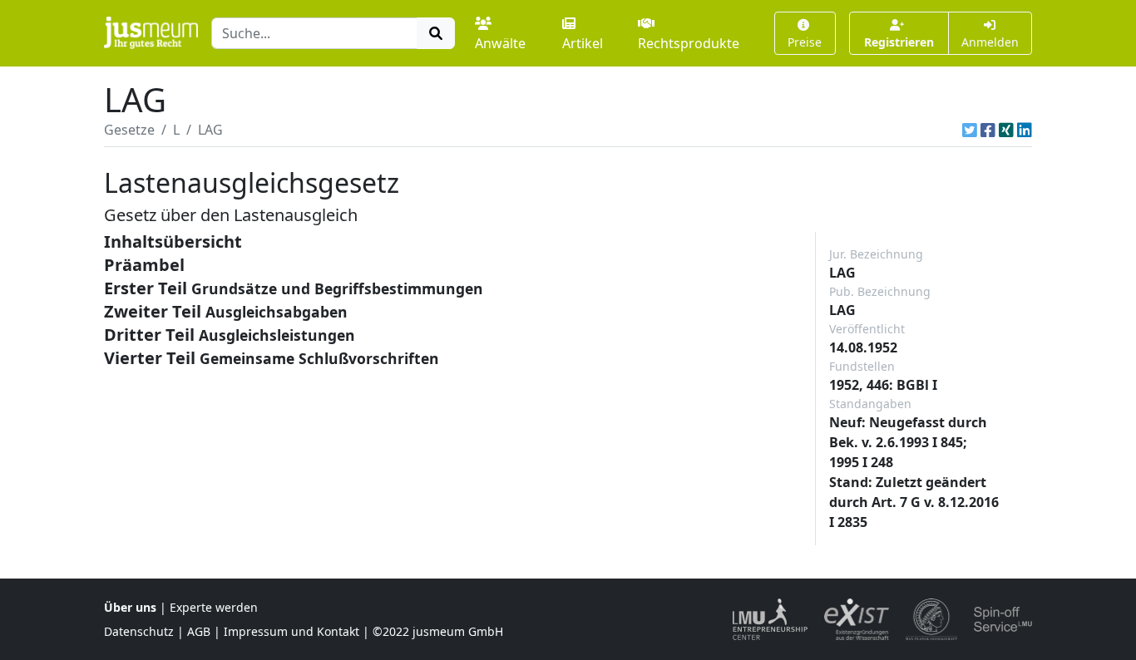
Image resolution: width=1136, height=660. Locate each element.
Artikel (582, 43)
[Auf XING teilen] (1006, 130)
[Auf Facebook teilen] (987, 130)
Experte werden (214, 607)
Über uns (130, 607)
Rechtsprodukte (688, 43)
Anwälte (500, 43)
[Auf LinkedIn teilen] (1024, 130)
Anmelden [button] (990, 42)
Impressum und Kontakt (291, 631)
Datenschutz (139, 631)
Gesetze (129, 130)
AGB (198, 631)
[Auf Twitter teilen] (969, 130)
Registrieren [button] (899, 42)
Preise (805, 42)
